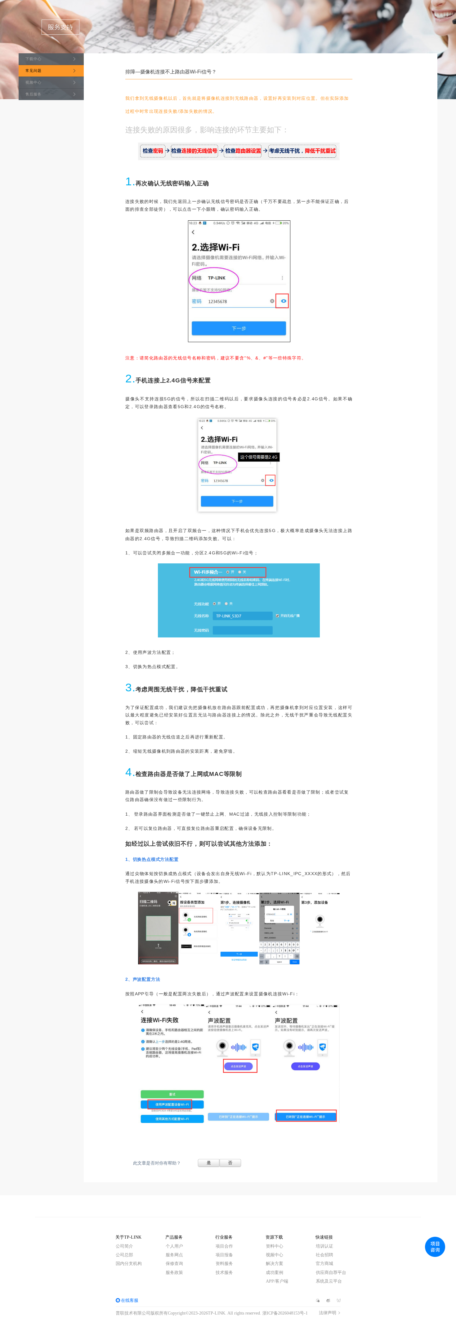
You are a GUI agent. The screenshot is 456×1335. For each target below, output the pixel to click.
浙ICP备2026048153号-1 (285, 1313)
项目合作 (224, 1246)
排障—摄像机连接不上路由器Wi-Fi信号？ (171, 71)
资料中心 (274, 1246)
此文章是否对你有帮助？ (157, 1163)
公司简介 (124, 1246)
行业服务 (224, 1237)
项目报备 (224, 1255)
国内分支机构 (129, 1263)
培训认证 (324, 1246)
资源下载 (274, 1237)
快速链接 (324, 1237)
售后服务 (33, 94)
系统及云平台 (329, 1281)
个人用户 (174, 1246)
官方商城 (324, 1263)
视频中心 (33, 82)
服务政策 (174, 1272)
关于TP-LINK (128, 1237)
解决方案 (274, 1263)
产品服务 (174, 1237)
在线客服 (129, 1300)
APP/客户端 (277, 1281)
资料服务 (224, 1263)
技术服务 (224, 1272)
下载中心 (33, 59)
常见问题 (33, 70)
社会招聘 (324, 1255)
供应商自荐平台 (331, 1272)
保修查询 (174, 1263)
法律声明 (327, 1313)
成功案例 (274, 1272)
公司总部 (124, 1255)
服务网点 (174, 1255)
